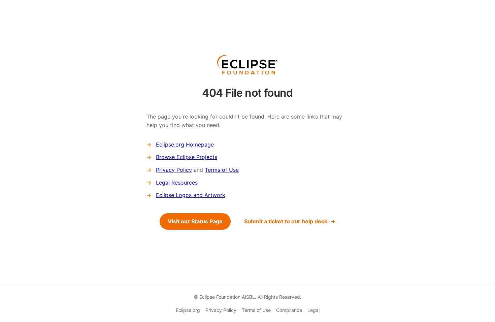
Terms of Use (222, 169)
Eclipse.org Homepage (185, 144)
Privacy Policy (174, 169)
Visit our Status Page (195, 221)
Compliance (289, 310)
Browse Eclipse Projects (186, 157)
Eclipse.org (188, 310)
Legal (313, 310)
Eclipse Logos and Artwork (190, 195)
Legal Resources (177, 182)
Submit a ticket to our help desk (285, 221)
